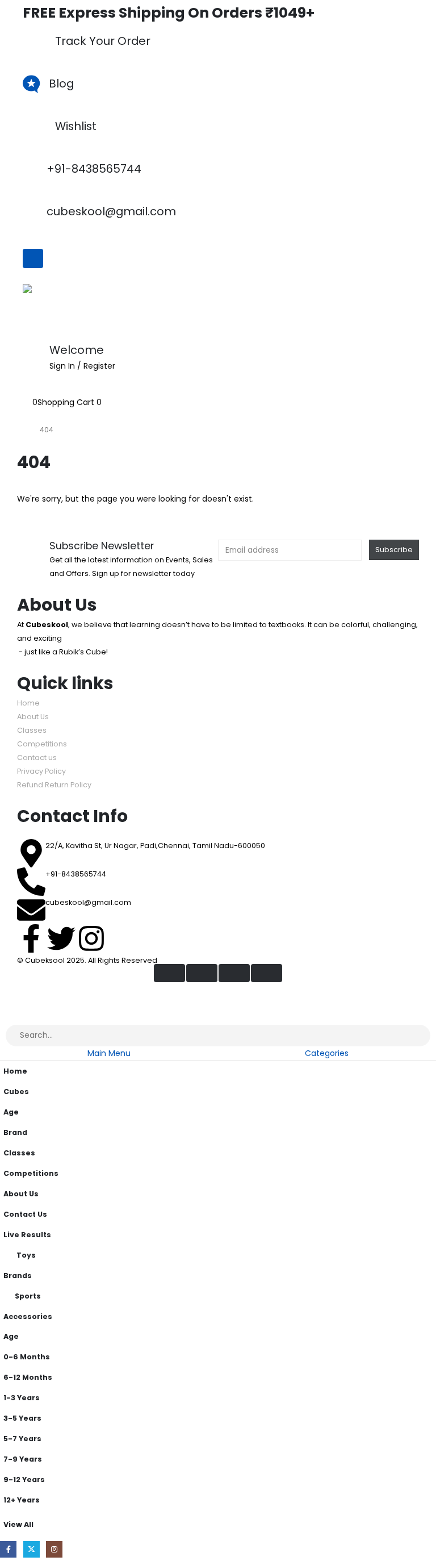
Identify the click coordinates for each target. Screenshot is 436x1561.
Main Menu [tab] (109, 1053)
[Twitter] (61, 938)
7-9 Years (22, 1459)
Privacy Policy (41, 771)
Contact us (37, 757)
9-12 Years (24, 1479)
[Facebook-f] (31, 938)
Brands (17, 1275)
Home (28, 703)
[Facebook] (8, 1549)
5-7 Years (22, 1438)
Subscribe (394, 549)
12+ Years (21, 1500)
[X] (31, 1549)
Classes (32, 730)
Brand (15, 1132)
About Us (33, 716)
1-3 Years (21, 1398)
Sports (28, 1296)
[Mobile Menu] (33, 258)
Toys (26, 1255)
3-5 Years (22, 1418)
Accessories (27, 1316)
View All (18, 1524)
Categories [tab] (327, 1053)
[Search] (414, 1035)
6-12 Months (27, 1377)
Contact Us (25, 1214)
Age (11, 1112)
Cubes (16, 1091)
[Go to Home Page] (20, 430)
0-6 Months (26, 1357)
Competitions (42, 744)
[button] (7, 1016)
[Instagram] (91, 938)
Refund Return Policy (54, 785)
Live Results (27, 1234)
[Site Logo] (51, 308)
